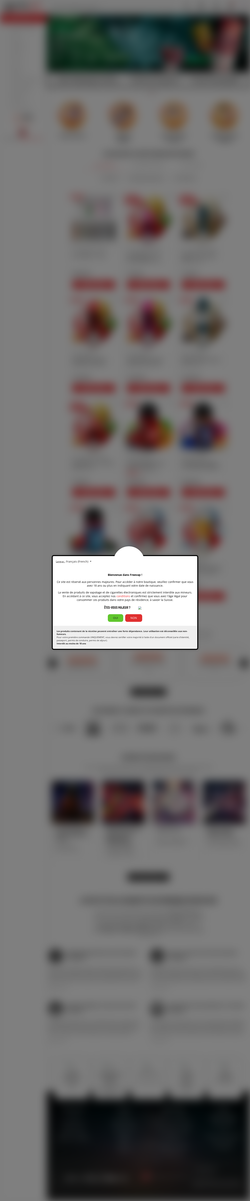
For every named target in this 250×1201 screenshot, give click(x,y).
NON (133, 618)
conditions (123, 596)
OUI (115, 618)
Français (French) (77, 561)
